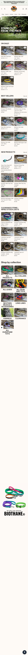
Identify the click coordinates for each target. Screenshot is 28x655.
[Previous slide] (1, 2)
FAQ (19, 14)
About (15, 14)
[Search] (4, 8)
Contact (11, 14)
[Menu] (1, 9)
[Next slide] (26, 2)
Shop (3, 14)
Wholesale (23, 14)
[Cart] (26, 8)
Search (7, 14)
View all (25, 96)
